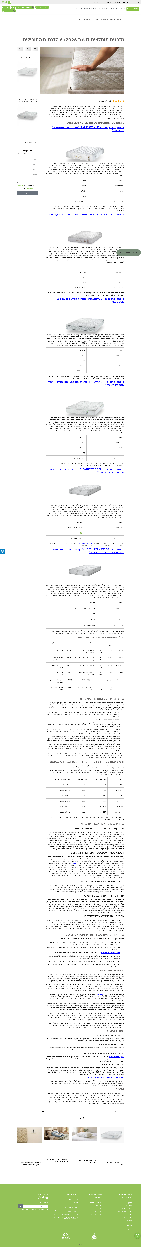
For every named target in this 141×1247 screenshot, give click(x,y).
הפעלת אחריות (127, 1197)
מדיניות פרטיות (127, 1214)
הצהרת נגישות (106, 2)
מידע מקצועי (127, 2)
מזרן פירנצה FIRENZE (27, 143)
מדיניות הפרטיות (30, 1209)
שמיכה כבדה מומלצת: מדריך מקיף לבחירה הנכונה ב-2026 (63, 1211)
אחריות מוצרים (127, 1208)
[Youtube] (46, 1197)
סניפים (129, 1220)
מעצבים (5, 7)
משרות (117, 2)
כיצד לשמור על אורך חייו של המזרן (113, 1163)
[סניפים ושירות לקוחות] (33, 7)
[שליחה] (20, 1206)
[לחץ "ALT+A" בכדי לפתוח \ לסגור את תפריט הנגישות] (2, 551)
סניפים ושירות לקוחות (21, 7)
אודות (137, 2)
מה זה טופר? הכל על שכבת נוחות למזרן (64, 1214)
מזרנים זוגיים (98, 1200)
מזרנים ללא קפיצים (96, 1214)
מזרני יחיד (99, 1206)
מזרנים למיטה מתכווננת (94, 1208)
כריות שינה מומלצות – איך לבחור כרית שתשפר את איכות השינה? (65, 1218)
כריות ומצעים (73, 1200)
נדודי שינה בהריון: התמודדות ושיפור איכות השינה (58, 1160)
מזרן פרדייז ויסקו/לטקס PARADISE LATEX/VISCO (27, 100)
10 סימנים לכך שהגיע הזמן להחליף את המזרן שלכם (31, 1164)
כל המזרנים (99, 1197)
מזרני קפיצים (98, 1211)
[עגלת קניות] (3, 2)
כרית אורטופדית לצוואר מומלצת (87, 1161)
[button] (6, 2)
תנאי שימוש (128, 1206)
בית (122, 20)
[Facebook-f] (43, 1197)
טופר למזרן (74, 1197)
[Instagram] (39, 1197)
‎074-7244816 (7, 11)
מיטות (76, 1203)
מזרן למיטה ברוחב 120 (95, 1203)
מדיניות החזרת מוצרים (124, 1211)
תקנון (130, 1203)
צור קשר (95, 2)
